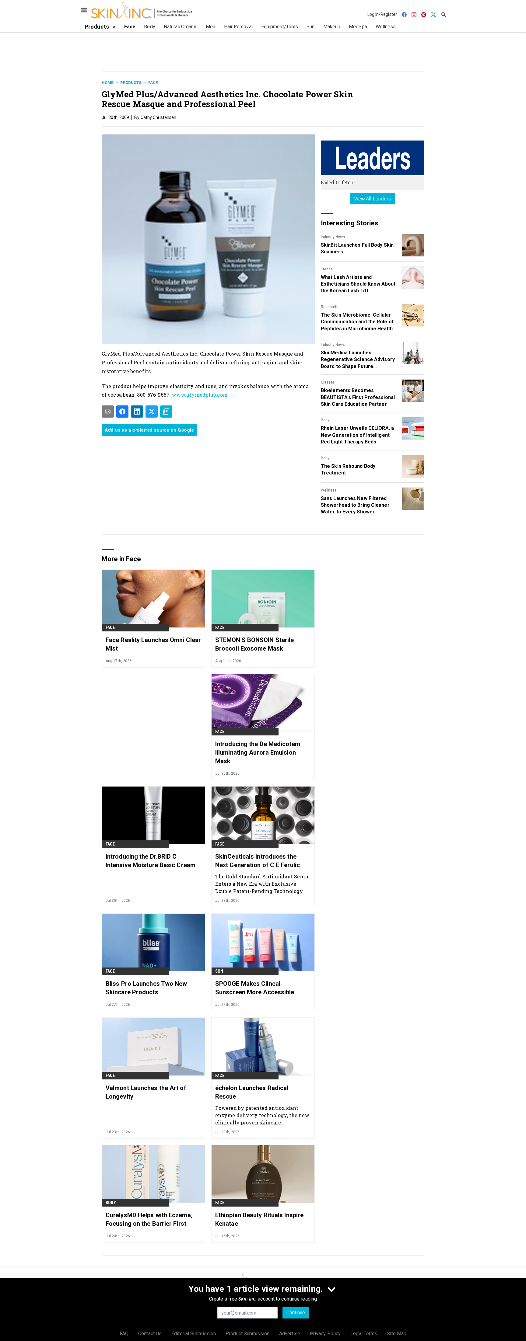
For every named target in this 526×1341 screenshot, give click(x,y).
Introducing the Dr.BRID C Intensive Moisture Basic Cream (150, 861)
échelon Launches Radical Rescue (251, 1092)
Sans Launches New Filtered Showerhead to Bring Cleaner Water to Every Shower (355, 505)
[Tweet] (152, 411)
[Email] (108, 411)
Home (107, 82)
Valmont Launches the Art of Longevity (146, 1092)
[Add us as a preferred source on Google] (166, 411)
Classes (328, 382)
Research (329, 307)
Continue (295, 1312)
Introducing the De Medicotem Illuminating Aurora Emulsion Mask (257, 752)
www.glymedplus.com (200, 394)
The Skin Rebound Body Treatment (348, 469)
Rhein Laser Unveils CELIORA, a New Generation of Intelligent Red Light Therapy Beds (357, 435)
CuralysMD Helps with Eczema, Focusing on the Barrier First (149, 1219)
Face (153, 82)
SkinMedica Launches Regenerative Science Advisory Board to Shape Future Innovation (358, 360)
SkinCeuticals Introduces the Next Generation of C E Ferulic (257, 861)
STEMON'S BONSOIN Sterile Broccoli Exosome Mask (254, 644)
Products (130, 82)
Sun (219, 971)
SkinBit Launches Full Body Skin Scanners (357, 248)
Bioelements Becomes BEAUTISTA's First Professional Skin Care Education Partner (358, 397)
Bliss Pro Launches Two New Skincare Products (146, 988)
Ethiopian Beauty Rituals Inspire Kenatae (259, 1219)
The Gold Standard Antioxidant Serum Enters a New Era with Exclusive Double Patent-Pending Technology (262, 883)
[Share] (122, 411)
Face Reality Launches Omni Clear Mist (153, 644)
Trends (327, 269)
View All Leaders (372, 198)
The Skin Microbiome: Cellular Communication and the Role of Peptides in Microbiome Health (357, 322)
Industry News (333, 237)
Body (325, 420)
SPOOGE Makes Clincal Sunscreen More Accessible (254, 988)
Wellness (329, 490)
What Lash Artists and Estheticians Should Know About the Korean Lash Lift (358, 284)
